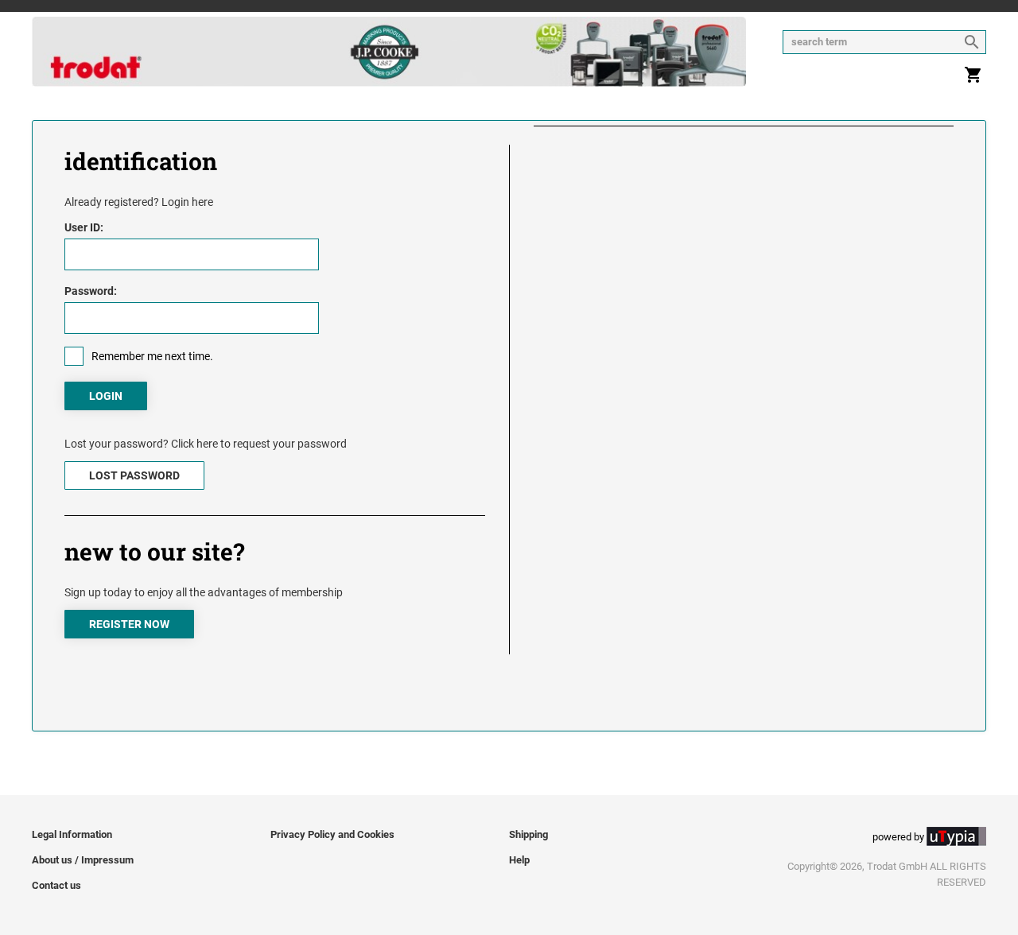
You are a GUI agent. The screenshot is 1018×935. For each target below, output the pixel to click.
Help (519, 860)
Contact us (56, 885)
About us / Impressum (83, 860)
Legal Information (72, 834)
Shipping (528, 834)
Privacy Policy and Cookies (332, 834)
